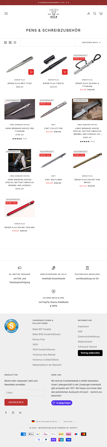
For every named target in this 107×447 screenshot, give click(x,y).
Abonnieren (16, 402)
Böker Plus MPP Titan (20, 83)
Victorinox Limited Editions (46, 359)
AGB (80, 331)
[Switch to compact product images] (15, 42)
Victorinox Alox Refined (44, 354)
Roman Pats (39, 339)
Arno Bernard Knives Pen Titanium (20, 129)
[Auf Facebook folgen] (5, 412)
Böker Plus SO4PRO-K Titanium (87, 84)
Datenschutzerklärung (88, 336)
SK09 (35, 344)
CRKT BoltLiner (53, 180)
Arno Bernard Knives (20, 124)
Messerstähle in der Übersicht (47, 365)
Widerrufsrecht (85, 341)
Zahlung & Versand (87, 346)
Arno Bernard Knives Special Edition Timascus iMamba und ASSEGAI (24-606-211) (87, 131)
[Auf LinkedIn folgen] (20, 412)
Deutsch (68, 422)
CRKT (53, 124)
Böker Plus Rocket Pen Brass (87, 181)
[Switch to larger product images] (5, 42)
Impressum (83, 326)
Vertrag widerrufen (90, 353)
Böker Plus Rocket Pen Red (20, 227)
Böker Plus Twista (53, 83)
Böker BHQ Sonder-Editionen (46, 334)
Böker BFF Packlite (42, 329)
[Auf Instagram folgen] (13, 412)
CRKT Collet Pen (53, 128)
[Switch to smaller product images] (10, 42)
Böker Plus (19, 80)
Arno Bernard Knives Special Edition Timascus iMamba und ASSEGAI (19, 182)
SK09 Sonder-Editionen (44, 349)
